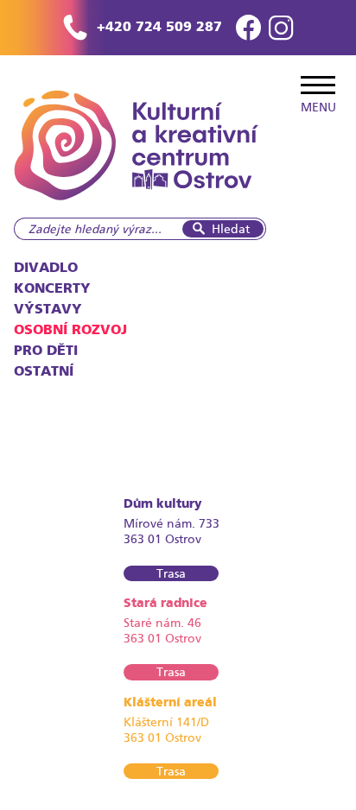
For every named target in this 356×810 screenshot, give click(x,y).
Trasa (171, 573)
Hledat (231, 229)
